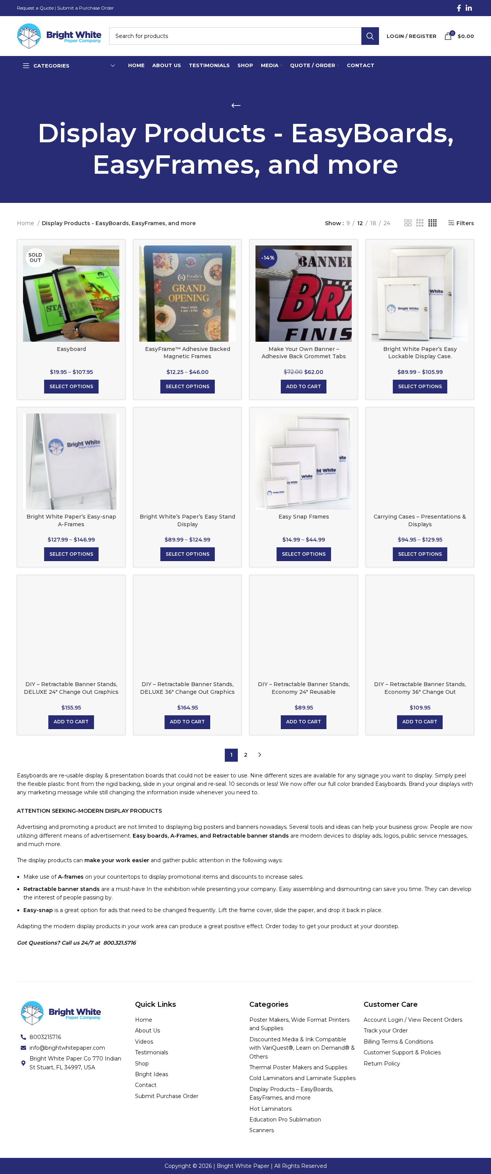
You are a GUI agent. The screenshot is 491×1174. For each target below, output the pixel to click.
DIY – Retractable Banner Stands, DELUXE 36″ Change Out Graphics (187, 688)
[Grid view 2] (408, 223)
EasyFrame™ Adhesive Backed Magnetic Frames (187, 353)
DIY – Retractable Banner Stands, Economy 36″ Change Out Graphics (420, 692)
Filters (465, 223)
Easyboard (71, 349)
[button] (303, 387)
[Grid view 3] (419, 223)
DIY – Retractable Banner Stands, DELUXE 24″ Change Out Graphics (71, 688)
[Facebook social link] (459, 8)
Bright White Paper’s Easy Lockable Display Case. (420, 353)
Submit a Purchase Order (85, 8)
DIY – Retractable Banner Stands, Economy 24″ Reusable (304, 688)
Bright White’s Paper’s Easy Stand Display (187, 520)
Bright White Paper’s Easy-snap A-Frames (71, 520)
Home (26, 223)
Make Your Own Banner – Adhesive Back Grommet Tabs (304, 353)
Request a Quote (35, 8)
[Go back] (236, 106)
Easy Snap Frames (303, 516)
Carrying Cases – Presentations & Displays (420, 520)
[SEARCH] (370, 36)
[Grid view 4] (432, 223)
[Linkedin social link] (468, 8)
